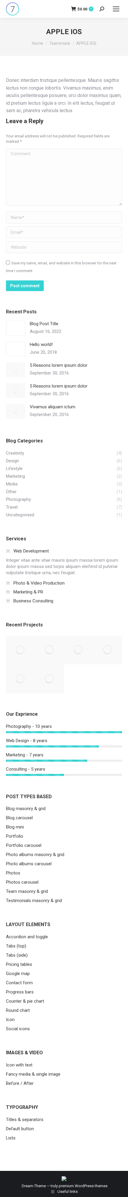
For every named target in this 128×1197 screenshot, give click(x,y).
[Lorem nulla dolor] (20, 678)
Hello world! (41, 344)
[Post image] (15, 328)
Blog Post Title (44, 323)
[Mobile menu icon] (116, 9)
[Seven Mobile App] (20, 650)
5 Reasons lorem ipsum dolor (59, 365)
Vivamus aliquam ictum (52, 406)
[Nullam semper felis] (49, 650)
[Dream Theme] (49, 678)
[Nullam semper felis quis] (107, 650)
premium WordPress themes (83, 1186)
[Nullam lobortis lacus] (78, 650)
